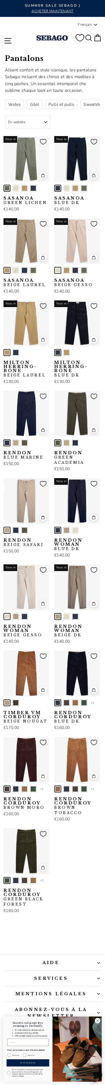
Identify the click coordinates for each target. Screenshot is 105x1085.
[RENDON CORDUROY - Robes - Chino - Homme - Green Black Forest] (84, 702)
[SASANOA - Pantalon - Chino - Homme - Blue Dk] (33, 188)
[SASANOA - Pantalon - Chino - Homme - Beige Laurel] (24, 188)
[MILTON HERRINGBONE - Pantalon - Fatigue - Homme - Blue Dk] (15, 352)
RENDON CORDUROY (73, 717)
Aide (51, 962)
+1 (92, 703)
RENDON (24, 455)
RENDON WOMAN (68, 544)
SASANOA (25, 200)
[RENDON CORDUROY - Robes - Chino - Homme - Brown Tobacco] (75, 702)
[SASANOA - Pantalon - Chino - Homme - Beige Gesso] (15, 188)
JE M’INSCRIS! (28, 1063)
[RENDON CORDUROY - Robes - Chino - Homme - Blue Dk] (57, 702)
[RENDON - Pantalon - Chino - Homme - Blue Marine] (7, 442)
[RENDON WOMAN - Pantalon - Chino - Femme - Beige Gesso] (75, 530)
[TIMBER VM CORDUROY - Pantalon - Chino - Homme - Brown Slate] (15, 702)
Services (51, 978)
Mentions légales (51, 993)
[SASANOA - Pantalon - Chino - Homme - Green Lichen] (7, 188)
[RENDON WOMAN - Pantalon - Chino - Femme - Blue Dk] (57, 530)
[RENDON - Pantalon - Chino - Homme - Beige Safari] (15, 442)
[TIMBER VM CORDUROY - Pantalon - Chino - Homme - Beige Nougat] (7, 702)
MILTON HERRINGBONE (25, 368)
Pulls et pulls (61, 104)
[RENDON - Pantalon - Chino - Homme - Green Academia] (24, 442)
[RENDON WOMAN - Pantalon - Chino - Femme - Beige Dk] (66, 530)
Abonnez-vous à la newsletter (51, 1013)
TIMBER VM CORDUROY (26, 717)
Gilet (34, 104)
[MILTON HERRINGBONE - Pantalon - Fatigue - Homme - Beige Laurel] (7, 352)
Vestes (14, 104)
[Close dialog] (98, 1021)
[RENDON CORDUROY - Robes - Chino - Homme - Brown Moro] (66, 702)
